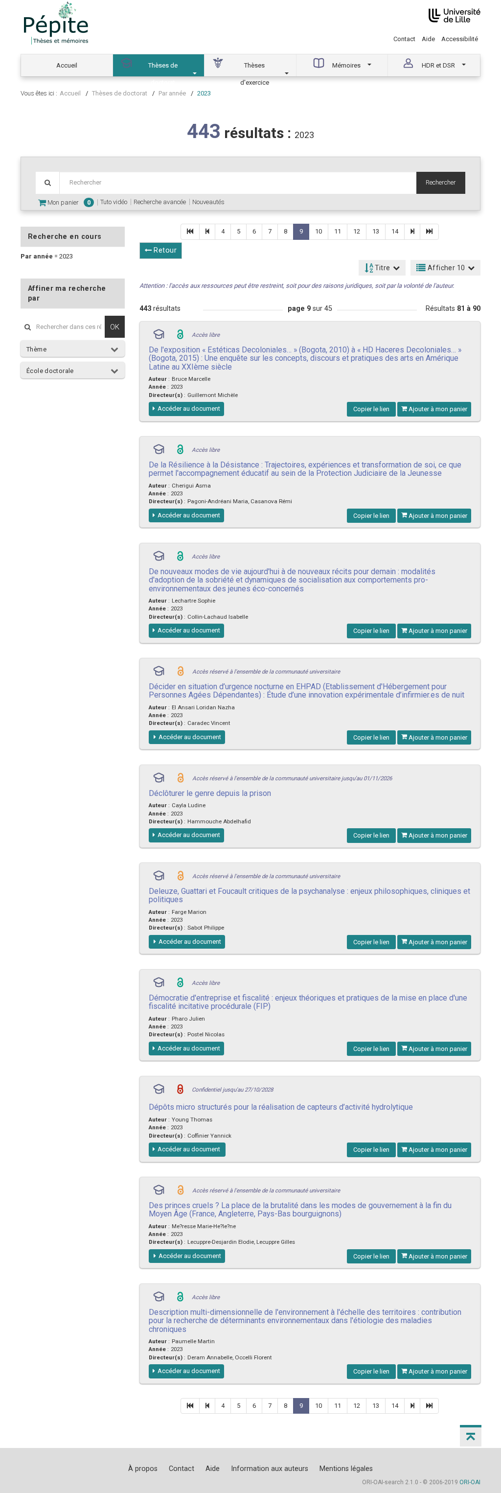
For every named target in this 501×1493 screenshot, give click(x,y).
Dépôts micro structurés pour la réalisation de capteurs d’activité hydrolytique (281, 1107)
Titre (381, 267)
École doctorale (50, 371)
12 (356, 231)
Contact (404, 39)
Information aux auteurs (269, 1468)
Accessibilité (459, 39)
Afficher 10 (445, 267)
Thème (36, 349)
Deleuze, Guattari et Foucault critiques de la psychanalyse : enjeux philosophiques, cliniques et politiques (309, 895)
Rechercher (441, 182)
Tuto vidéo (113, 202)
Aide (428, 39)
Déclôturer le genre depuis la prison (210, 793)
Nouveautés (208, 202)
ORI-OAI (469, 1482)
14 (394, 231)
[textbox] (237, 183)
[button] (470, 1435)
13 (375, 231)
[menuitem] (67, 65)
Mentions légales (346, 1468)
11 (337, 231)
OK (114, 326)
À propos (143, 1468)
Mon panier (68, 202)
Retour (164, 250)
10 (318, 231)
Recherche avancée (160, 202)
